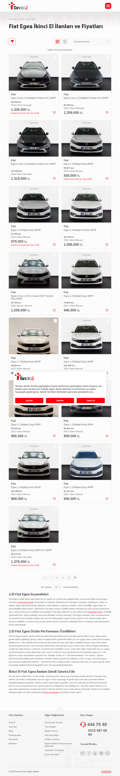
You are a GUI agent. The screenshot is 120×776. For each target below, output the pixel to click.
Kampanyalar (15, 735)
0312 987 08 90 (97, 732)
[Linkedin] (95, 753)
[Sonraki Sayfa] (69, 577)
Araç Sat (13, 727)
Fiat (28, 19)
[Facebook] (89, 753)
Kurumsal (13, 739)
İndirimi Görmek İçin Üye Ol (24, 113)
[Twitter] (82, 753)
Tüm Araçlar (50, 727)
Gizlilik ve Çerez (52, 739)
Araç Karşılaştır (52, 735)
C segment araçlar (25, 602)
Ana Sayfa (13, 19)
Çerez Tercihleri (52, 754)
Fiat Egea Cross (94, 612)
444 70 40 (97, 724)
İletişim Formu (51, 731)
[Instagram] (101, 753)
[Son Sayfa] (75, 577)
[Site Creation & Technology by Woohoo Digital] (106, 772)
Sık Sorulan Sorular (54, 722)
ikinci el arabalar (51, 692)
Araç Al (22, 19)
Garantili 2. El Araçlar (54, 750)
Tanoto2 (18, 6)
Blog (11, 731)
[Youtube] (107, 753)
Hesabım (13, 743)
